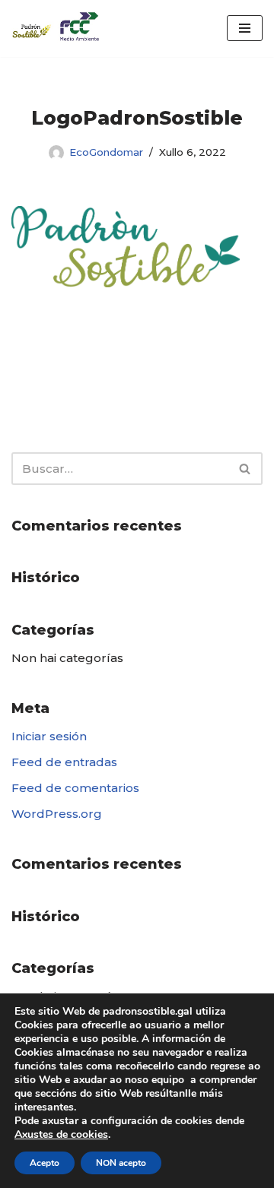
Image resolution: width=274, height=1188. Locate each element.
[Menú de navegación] (245, 28)
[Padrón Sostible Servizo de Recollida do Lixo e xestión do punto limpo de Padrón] (57, 28)
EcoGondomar (106, 152)
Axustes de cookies (61, 1135)
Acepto (44, 1163)
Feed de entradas (64, 762)
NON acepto (121, 1163)
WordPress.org (56, 813)
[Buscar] (245, 468)
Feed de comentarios (75, 788)
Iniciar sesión (49, 736)
